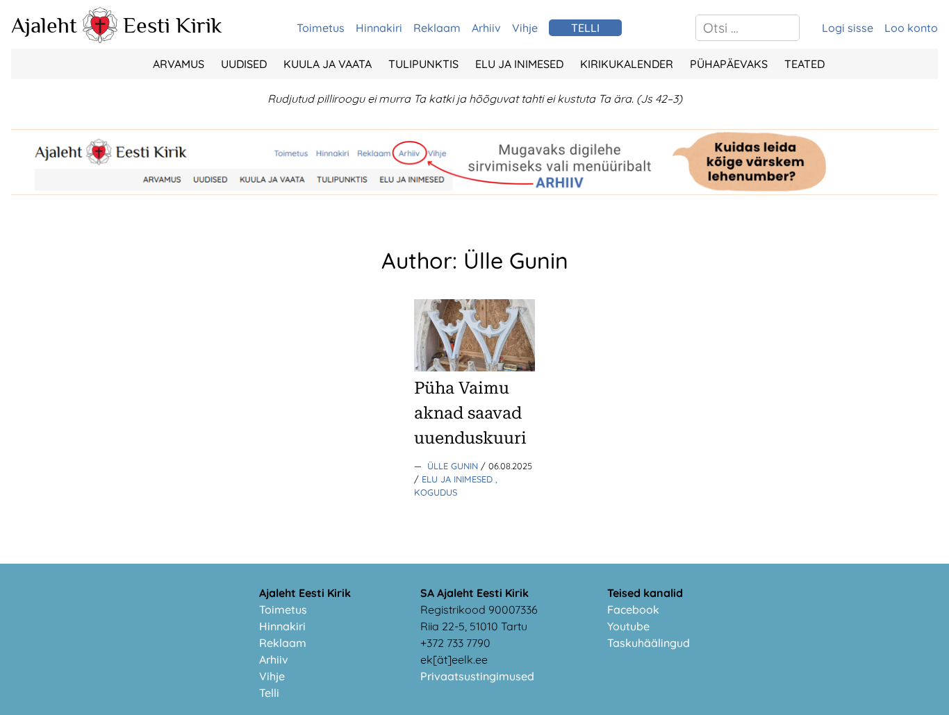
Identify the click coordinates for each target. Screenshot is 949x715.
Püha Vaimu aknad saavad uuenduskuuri (470, 413)
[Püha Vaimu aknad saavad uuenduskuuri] (474, 367)
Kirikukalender (626, 64)
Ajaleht (44, 24)
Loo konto (911, 28)
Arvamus (178, 64)
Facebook (633, 609)
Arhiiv (486, 28)
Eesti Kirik (172, 24)
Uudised (244, 64)
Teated (804, 64)
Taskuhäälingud (648, 643)
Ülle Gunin (454, 465)
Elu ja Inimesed (519, 64)
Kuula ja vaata (327, 64)
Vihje (525, 28)
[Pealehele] (100, 39)
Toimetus (321, 28)
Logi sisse (847, 28)
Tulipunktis (423, 64)
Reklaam (437, 28)
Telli (269, 693)
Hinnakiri (379, 28)
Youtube (628, 626)
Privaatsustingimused (477, 676)
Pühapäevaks (729, 64)
